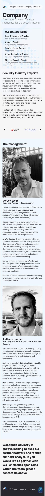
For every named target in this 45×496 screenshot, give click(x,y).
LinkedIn (32, 489)
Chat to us (36, 7)
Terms (14, 489)
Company (28, 7)
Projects (21, 7)
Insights (13, 7)
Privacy (23, 489)
